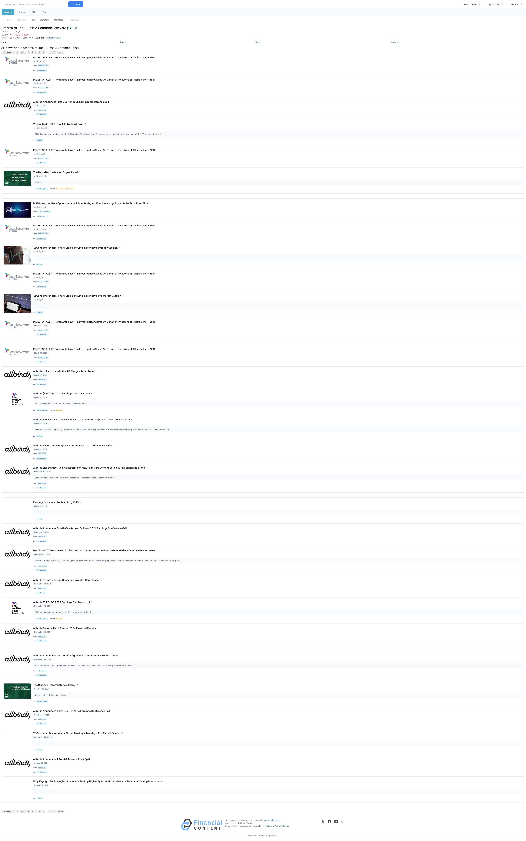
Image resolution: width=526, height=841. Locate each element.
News (33, 19)
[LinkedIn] (336, 825)
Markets (8, 12)
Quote (123, 42)
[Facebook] (329, 825)
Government (60, 189)
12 (50, 52)
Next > (60, 52)
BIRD (72, 27)
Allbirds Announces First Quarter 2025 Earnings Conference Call (71, 101)
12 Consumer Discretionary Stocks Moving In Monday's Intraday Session (76, 247)
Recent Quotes (470, 4)
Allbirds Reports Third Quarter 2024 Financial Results (64, 628)
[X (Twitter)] (323, 825)
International (59, 19)
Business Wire (41, 216)
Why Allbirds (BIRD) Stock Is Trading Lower (59, 124)
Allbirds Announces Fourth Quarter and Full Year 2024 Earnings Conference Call (80, 528)
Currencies (44, 19)
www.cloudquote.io (272, 820)
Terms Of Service (282, 826)
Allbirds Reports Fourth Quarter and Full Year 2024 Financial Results (73, 445)
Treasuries (74, 19)
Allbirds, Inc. (42, 110)
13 (54, 52)
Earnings (59, 410)
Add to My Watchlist (53, 38)
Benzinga (39, 140)
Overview (22, 19)
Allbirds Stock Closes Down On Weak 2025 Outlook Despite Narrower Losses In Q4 (83, 419)
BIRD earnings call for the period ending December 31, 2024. (63, 403)
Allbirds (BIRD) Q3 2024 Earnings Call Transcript (63, 602)
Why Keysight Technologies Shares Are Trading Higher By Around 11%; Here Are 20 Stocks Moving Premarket (98, 781)
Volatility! (39, 182)
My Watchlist (494, 4)
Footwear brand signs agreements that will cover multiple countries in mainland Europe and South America (84, 665)
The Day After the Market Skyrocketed (56, 172)
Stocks (22, 12)
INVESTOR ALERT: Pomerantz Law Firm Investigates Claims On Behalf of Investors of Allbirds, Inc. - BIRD (94, 57)
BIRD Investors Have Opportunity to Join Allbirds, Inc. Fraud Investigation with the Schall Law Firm (90, 203)
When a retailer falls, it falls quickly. (51, 695)
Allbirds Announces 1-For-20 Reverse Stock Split (61, 759)
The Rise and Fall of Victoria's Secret (55, 684)
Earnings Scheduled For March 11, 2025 (57, 502)
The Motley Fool (42, 189)
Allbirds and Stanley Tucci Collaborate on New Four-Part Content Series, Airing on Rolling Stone (89, 467)
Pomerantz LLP (43, 65)
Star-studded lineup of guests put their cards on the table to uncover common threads (75, 478)
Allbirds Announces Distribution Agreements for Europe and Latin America (76, 655)
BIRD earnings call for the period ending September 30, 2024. (63, 612)
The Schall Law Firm (44, 211)
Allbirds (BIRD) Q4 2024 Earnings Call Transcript (63, 393)
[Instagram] (342, 825)
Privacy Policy (265, 826)
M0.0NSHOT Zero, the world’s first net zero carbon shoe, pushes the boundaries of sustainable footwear (94, 550)
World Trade (70, 189)
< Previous (6, 52)
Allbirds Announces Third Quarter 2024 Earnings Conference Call (71, 711)
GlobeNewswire (42, 70)
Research (394, 42)
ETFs (34, 12)
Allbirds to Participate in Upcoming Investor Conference (66, 580)
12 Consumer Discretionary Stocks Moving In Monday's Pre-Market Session (78, 295)
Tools (45, 12)
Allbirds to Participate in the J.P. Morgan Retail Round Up (66, 371)
